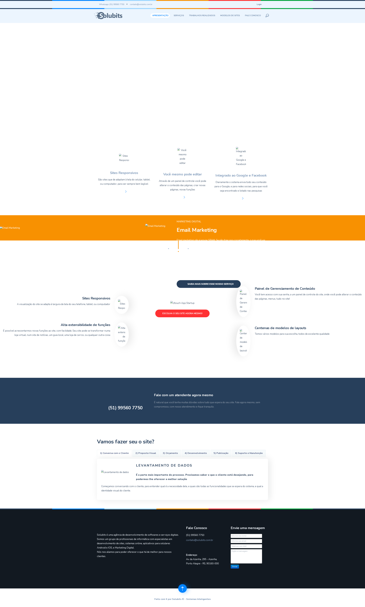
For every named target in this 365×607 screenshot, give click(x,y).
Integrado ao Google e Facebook (240, 175)
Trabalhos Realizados (202, 15)
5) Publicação (221, 453)
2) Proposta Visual (145, 453)
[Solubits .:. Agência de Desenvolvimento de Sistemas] (108, 15)
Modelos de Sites (230, 15)
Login (259, 4)
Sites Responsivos (124, 173)
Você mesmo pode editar (182, 174)
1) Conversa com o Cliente (114, 453)
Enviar (234, 566)
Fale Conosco (253, 15)
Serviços (179, 15)
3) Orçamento (170, 453)
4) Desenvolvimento (196, 453)
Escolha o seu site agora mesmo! (182, 313)
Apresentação (160, 15)
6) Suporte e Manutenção (249, 453)
